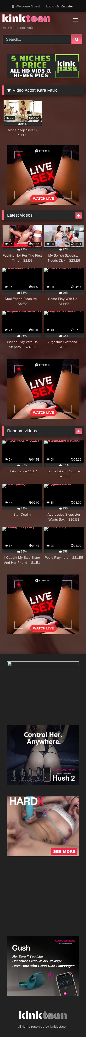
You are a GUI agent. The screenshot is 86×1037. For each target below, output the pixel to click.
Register (66, 6)
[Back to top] (71, 1022)
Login (50, 6)
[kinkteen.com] (35, 19)
